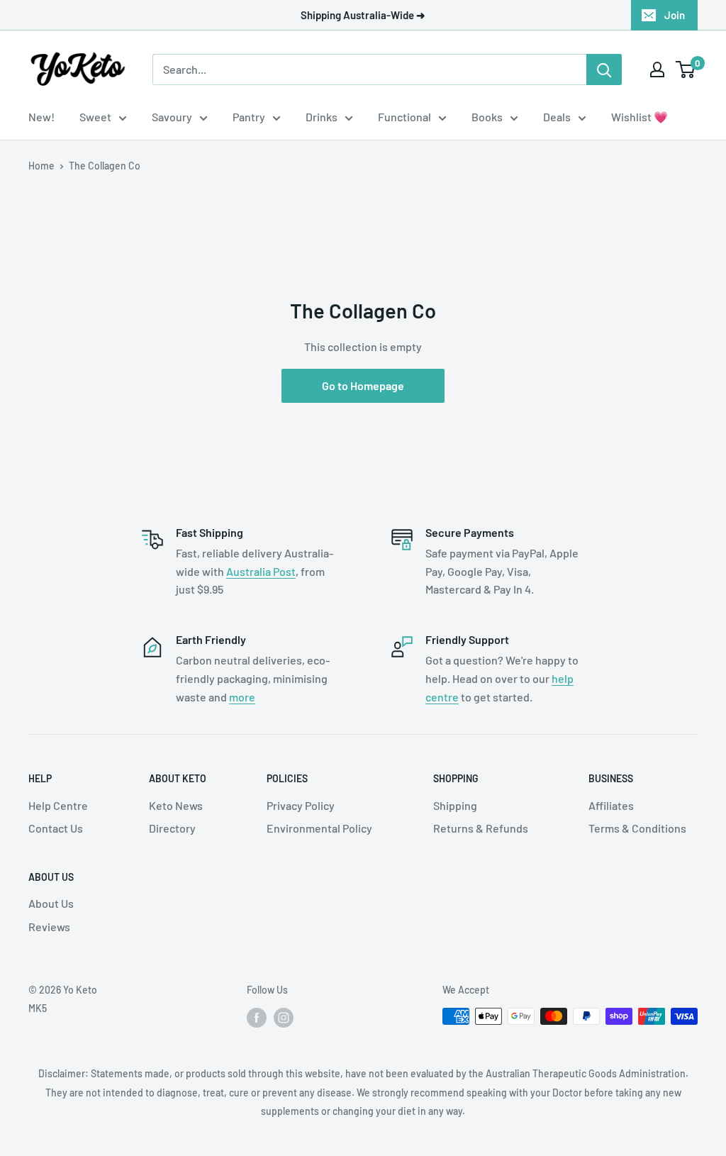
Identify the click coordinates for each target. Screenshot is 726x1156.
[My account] (657, 69)
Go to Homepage (363, 385)
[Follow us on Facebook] (257, 1018)
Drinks (321, 116)
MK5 (37, 1008)
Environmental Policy (319, 828)
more (242, 697)
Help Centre (58, 805)
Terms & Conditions (637, 828)
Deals (557, 116)
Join (674, 15)
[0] (686, 69)
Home (41, 166)
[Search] (604, 69)
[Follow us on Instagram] (284, 1018)
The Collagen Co (104, 166)
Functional (404, 116)
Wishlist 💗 (639, 116)
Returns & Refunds (480, 828)
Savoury (172, 116)
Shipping (455, 805)
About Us (51, 903)
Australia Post (261, 571)
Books (487, 116)
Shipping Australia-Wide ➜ (363, 15)
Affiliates (611, 805)
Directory (172, 828)
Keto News (176, 805)
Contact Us (55, 828)
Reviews (49, 926)
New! (41, 116)
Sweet (95, 116)
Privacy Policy (301, 805)
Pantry (249, 116)
